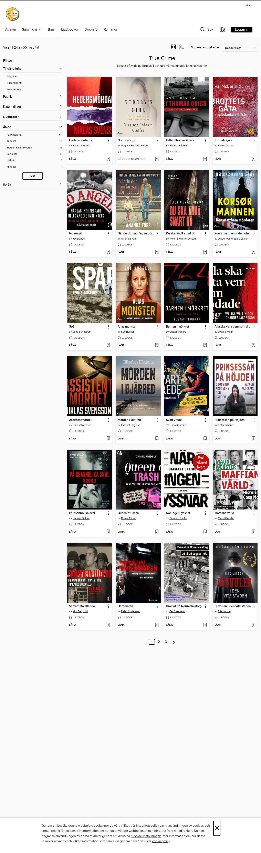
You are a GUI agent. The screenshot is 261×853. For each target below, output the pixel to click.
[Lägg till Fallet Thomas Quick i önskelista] (205, 159)
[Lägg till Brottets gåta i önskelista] (253, 159)
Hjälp (249, 5)
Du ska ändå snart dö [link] (181, 233)
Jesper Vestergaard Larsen (233, 238)
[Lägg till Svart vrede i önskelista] (205, 439)
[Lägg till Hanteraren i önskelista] (156, 625)
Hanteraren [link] (125, 606)
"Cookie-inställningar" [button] (146, 836)
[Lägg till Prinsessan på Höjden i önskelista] (253, 439)
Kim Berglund (80, 611)
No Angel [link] (75, 233)
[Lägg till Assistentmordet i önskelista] (108, 439)
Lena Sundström (82, 331)
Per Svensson (177, 611)
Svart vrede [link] (174, 420)
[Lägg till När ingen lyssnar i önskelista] (205, 532)
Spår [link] (72, 327)
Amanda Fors (128, 238)
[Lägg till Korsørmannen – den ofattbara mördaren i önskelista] (253, 252)
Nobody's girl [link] (127, 140)
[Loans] (223, 30)
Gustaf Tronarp (177, 331)
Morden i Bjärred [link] (129, 420)
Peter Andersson (130, 611)
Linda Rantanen (178, 425)
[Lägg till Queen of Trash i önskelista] (156, 532)
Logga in (241, 29)
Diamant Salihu (178, 518)
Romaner (110, 29)
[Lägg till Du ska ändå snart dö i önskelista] (205, 252)
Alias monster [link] (127, 327)
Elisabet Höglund (130, 425)
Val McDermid (226, 145)
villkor (125, 826)
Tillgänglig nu (14, 83)
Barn (51, 29)
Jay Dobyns (79, 238)
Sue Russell (127, 331)
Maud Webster (226, 518)
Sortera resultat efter (205, 47)
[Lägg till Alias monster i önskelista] (156, 345)
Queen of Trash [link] (128, 513)
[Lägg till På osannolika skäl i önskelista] (108, 532)
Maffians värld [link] (224, 513)
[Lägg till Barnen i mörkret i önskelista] (205, 345)
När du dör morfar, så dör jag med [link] (136, 233)
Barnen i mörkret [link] (177, 327)
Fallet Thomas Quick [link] (180, 140)
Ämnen (10, 29)
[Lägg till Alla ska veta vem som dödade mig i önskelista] (253, 345)
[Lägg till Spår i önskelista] (108, 345)
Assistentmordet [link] (80, 420)
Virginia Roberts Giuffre (134, 145)
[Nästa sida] (174, 641)
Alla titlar (12, 76)
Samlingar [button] (30, 29)
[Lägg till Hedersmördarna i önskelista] (108, 159)
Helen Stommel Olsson (182, 238)
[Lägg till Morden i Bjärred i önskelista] (156, 439)
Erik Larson (224, 611)
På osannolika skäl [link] (82, 513)
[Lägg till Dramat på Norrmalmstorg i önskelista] (205, 625)
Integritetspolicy (147, 826)
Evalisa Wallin (225, 331)
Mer (32, 176)
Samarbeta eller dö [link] (82, 606)
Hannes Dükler (81, 518)
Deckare (91, 29)
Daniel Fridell (128, 518)
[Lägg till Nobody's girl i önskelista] (156, 159)
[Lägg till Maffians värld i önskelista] (253, 532)
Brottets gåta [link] (223, 140)
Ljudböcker (70, 29)
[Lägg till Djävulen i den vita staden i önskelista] (253, 625)
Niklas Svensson (82, 145)
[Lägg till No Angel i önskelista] (108, 252)
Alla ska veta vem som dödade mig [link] (233, 327)
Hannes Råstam (178, 145)
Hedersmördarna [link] (80, 140)
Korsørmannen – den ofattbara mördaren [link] (233, 233)
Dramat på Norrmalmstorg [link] (184, 606)
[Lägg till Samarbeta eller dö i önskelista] (108, 625)
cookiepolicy (161, 841)
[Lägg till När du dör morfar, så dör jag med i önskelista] (156, 252)
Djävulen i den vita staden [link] (233, 606)
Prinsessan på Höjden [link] (230, 420)
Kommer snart (15, 89)
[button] (206, 30)
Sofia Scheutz (226, 425)
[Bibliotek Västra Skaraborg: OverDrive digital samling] (13, 14)
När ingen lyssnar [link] (178, 513)
